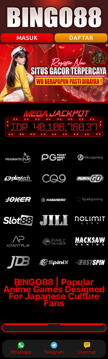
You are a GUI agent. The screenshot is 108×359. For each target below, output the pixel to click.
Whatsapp (21, 352)
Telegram (54, 352)
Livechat (87, 352)
